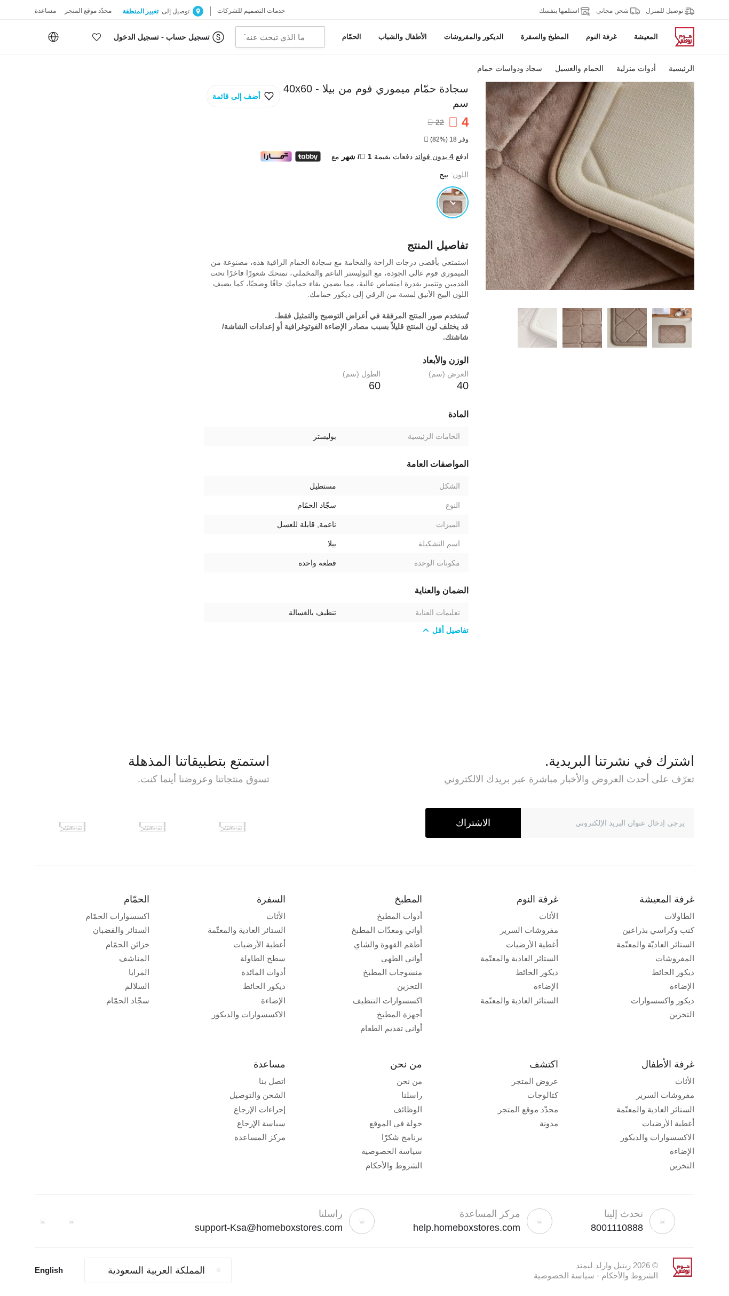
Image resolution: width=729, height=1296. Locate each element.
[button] (96, 36)
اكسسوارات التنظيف (387, 1000)
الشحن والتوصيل (257, 1094)
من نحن (409, 1081)
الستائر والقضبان (121, 929)
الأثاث (548, 916)
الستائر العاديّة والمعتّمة (655, 944)
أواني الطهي (401, 958)
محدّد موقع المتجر (528, 1109)
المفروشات (674, 958)
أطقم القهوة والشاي (388, 944)
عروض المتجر (535, 1081)
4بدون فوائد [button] (434, 156)
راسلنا (411, 1094)
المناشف (134, 958)
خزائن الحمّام (127, 944)
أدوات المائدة (263, 972)
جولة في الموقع (395, 1123)
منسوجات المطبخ (392, 972)
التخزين (681, 1014)
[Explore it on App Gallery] (72, 826)
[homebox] (680, 37)
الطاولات (679, 916)
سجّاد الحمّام (127, 1000)
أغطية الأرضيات (532, 944)
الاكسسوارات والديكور (249, 1014)
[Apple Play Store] (232, 826)
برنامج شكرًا (402, 1137)
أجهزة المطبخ (399, 1014)
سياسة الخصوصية (391, 1151)
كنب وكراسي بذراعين (658, 929)
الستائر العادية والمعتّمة (519, 958)
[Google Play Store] (152, 826)
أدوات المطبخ (399, 916)
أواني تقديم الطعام (391, 1028)
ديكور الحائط (673, 972)
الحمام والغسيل (579, 68)
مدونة (549, 1123)
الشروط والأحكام (394, 1165)
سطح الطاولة (263, 958)
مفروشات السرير (529, 929)
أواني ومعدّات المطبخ (386, 929)
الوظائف (407, 1109)
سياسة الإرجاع (261, 1123)
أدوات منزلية (636, 68)
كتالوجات (542, 1094)
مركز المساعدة (260, 1137)
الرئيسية (681, 68)
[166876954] (453, 202)
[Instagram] (43, 1221)
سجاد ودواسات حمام (509, 68)
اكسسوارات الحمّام (117, 916)
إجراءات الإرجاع (260, 1109)
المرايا (139, 972)
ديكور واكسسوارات (662, 1000)
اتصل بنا (272, 1081)
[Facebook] (71, 1221)
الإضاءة (682, 986)
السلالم (137, 986)
